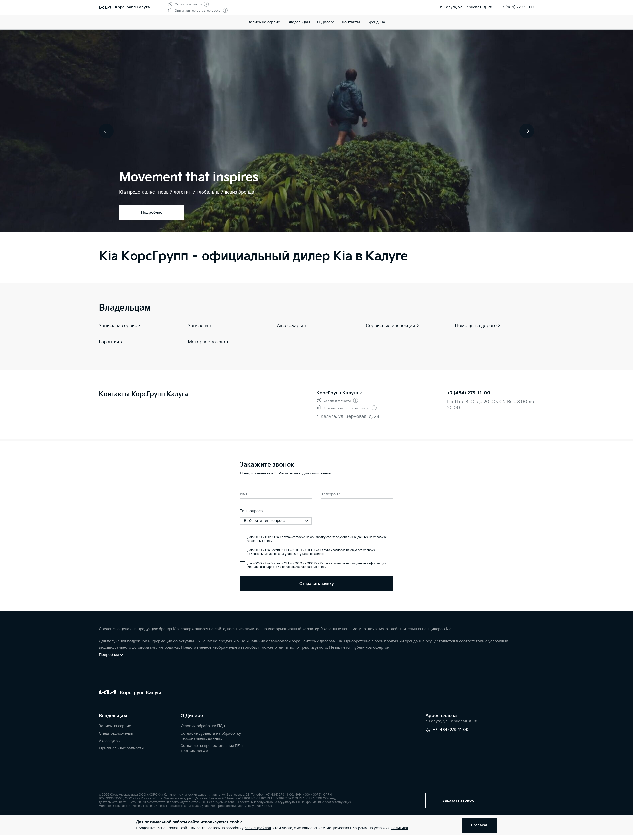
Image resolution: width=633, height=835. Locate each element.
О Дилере (326, 22)
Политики (399, 828)
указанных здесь (259, 541)
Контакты (351, 22)
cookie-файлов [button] (258, 828)
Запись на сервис (264, 22)
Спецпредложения (116, 733)
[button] (106, 131)
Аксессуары (110, 741)
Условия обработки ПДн (203, 726)
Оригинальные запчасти (121, 748)
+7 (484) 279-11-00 (517, 7)
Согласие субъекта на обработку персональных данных (211, 736)
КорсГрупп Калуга (337, 393)
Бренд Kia (376, 22)
